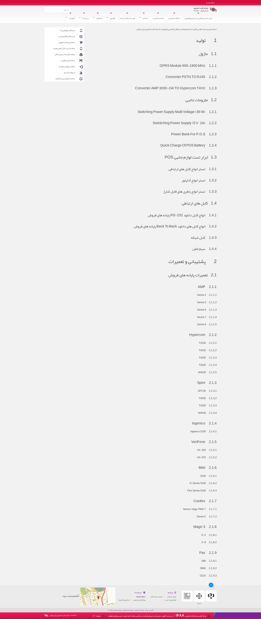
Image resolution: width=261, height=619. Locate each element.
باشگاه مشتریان (174, 18)
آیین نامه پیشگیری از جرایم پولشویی (198, 18)
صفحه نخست (210, 2)
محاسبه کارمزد (158, 18)
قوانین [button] (112, 18)
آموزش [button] (72, 18)
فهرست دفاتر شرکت (127, 18)
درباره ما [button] (85, 18)
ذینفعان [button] (99, 18)
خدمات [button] (145, 18)
